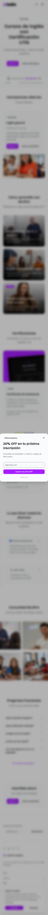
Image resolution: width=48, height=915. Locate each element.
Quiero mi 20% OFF (24, 471)
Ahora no (24, 477)
